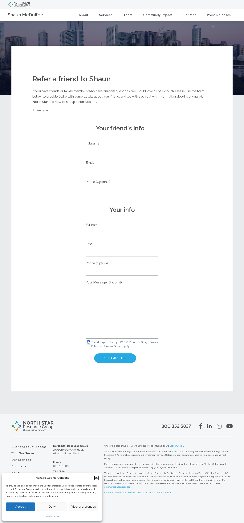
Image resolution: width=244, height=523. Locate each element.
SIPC (182, 451)
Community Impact (157, 15)
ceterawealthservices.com (117, 487)
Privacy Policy (52, 516)
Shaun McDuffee (25, 14)
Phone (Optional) (98, 182)
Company (18, 466)
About (83, 15)
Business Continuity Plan (158, 492)
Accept (20, 506)
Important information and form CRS (122, 492)
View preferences (83, 506)
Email (90, 162)
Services (105, 15)
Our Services (21, 460)
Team (128, 15)
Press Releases (219, 15)
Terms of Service (113, 346)
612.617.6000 (61, 466)
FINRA (175, 451)
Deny (52, 506)
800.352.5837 (176, 426)
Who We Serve (22, 453)
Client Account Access (29, 447)
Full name (93, 143)
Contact (189, 15)
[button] (96, 478)
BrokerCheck (176, 445)
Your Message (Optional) (104, 282)
